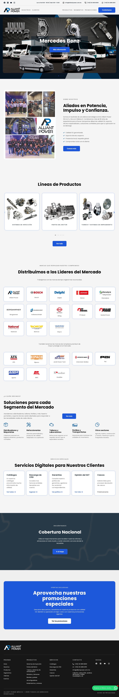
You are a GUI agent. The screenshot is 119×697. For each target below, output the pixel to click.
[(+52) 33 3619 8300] (85, 3)
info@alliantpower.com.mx (73, 2)
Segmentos (78, 10)
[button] (59, 49)
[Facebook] (4, 3)
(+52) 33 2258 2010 (109, 2)
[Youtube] (11, 3)
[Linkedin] (8, 3)
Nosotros (26, 10)
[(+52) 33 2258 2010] (102, 3)
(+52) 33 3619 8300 (92, 2)
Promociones (91, 10)
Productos (67, 10)
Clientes (35, 10)
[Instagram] (14, 3)
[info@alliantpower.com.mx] (63, 3)
